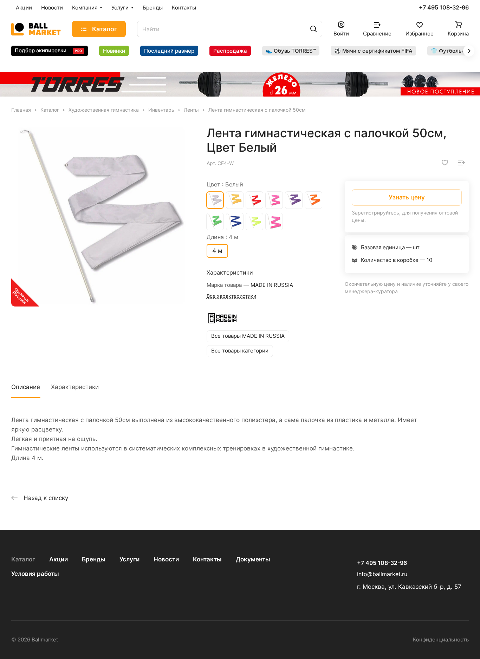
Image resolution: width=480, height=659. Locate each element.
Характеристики (75, 386)
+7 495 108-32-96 (444, 8)
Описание (25, 386)
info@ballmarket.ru (382, 574)
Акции (58, 559)
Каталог (23, 559)
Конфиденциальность (441, 640)
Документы (253, 559)
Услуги (129, 559)
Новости (166, 559)
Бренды (93, 559)
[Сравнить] (461, 162)
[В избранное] (444, 162)
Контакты (207, 559)
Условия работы (35, 573)
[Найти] (313, 29)
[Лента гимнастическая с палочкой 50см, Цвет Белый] (101, 216)
